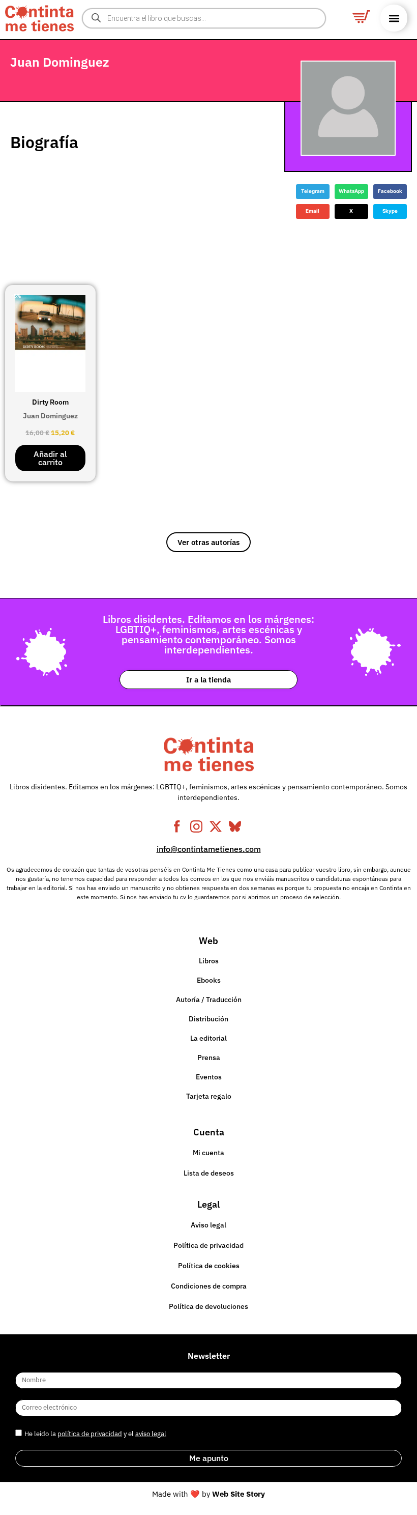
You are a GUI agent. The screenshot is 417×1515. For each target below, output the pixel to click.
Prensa (208, 1057)
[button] (393, 18)
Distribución (208, 1018)
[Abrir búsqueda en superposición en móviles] (204, 18)
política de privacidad (89, 1434)
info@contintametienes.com (209, 849)
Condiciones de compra (209, 1286)
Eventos (209, 1076)
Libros (209, 960)
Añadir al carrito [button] (50, 458)
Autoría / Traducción (209, 999)
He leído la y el (95, 1434)
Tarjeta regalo (208, 1096)
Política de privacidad (208, 1245)
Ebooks (209, 980)
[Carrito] (361, 16)
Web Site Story (238, 1494)
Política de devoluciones (208, 1306)
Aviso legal (208, 1225)
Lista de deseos (209, 1173)
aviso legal (150, 1434)
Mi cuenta (208, 1152)
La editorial (208, 1038)
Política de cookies (209, 1265)
